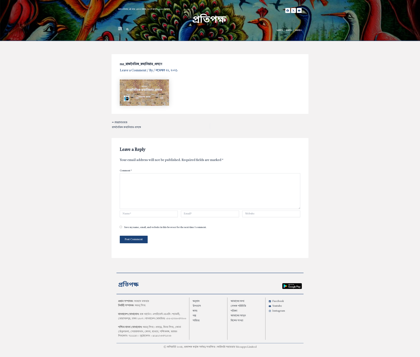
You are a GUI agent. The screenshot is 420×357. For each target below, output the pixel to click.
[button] (127, 29)
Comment (126, 170)
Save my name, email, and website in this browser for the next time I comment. (165, 227)
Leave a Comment (133, 70)
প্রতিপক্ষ (209, 20)
